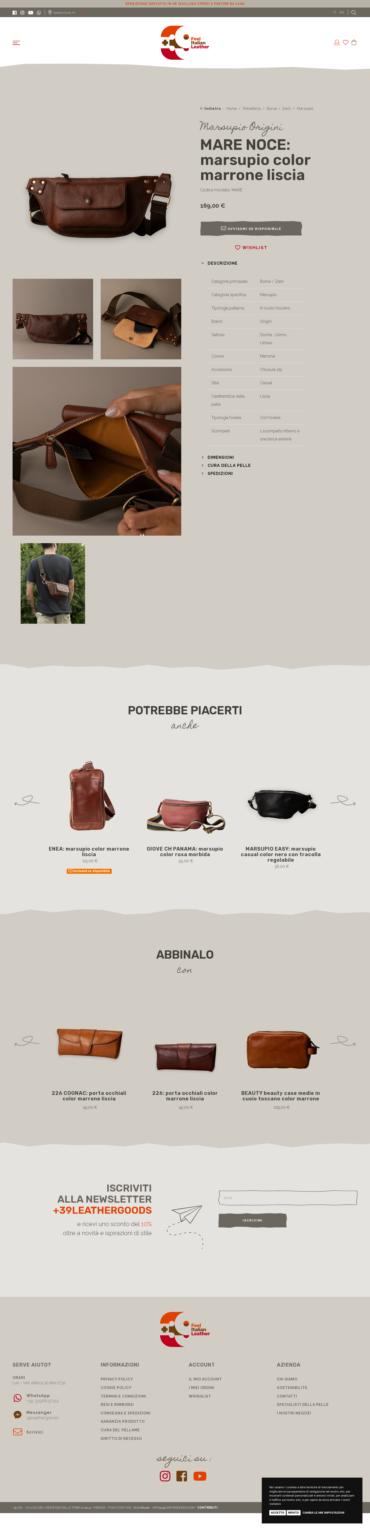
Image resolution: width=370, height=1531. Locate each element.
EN (342, 12)
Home (232, 109)
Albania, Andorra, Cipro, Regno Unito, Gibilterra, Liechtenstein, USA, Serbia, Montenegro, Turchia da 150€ (185, 4)
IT (334, 12)
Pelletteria (252, 109)
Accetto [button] (277, 1512)
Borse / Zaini (279, 109)
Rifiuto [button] (293, 1512)
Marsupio (305, 109)
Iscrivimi (253, 1220)
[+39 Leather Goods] (185, 42)
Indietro (212, 109)
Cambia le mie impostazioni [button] (323, 1512)
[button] (219, 263)
